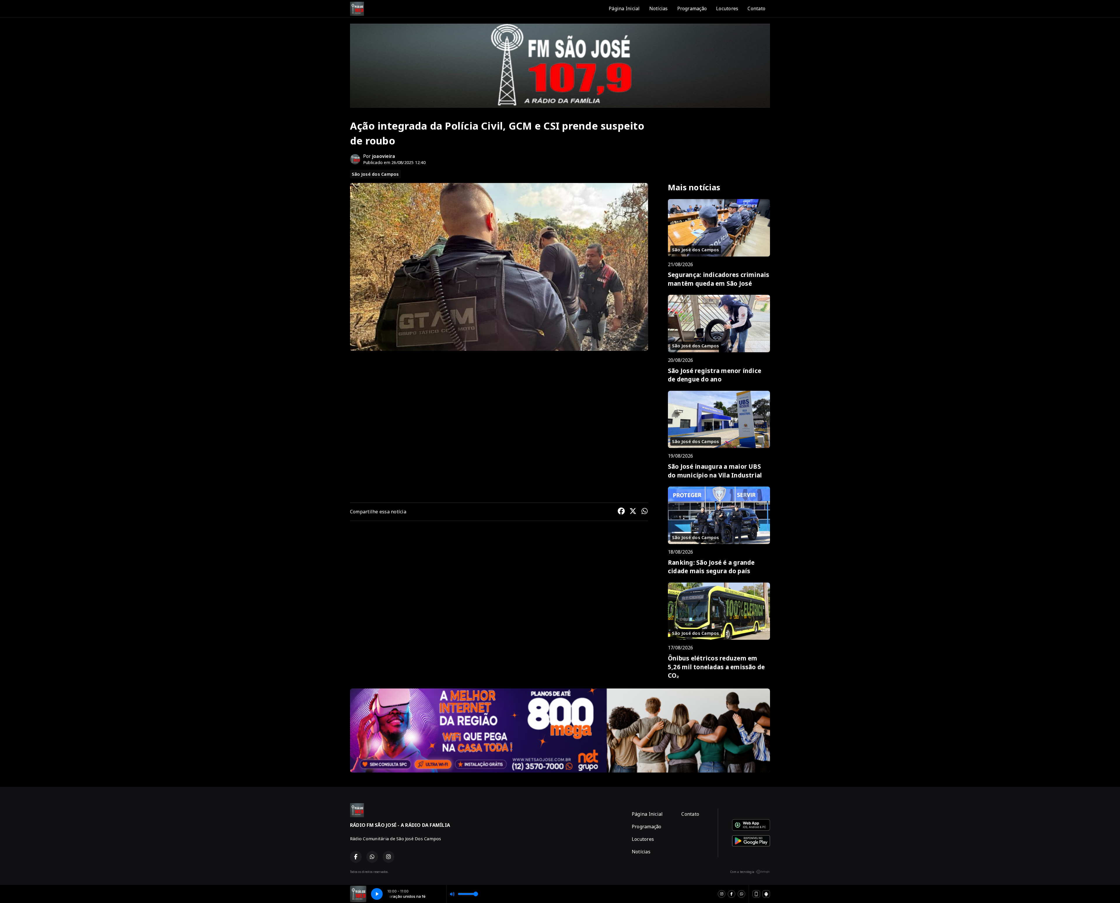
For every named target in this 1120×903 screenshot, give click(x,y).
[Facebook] (731, 894)
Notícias (658, 8)
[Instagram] (721, 894)
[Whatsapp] (741, 894)
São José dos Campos (375, 174)
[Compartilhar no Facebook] (621, 512)
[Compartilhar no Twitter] (632, 512)
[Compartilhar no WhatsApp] (644, 512)
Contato (756, 8)
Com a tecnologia (742, 872)
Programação (692, 8)
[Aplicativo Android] (766, 894)
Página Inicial (624, 8)
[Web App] (756, 894)
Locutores (727, 8)
